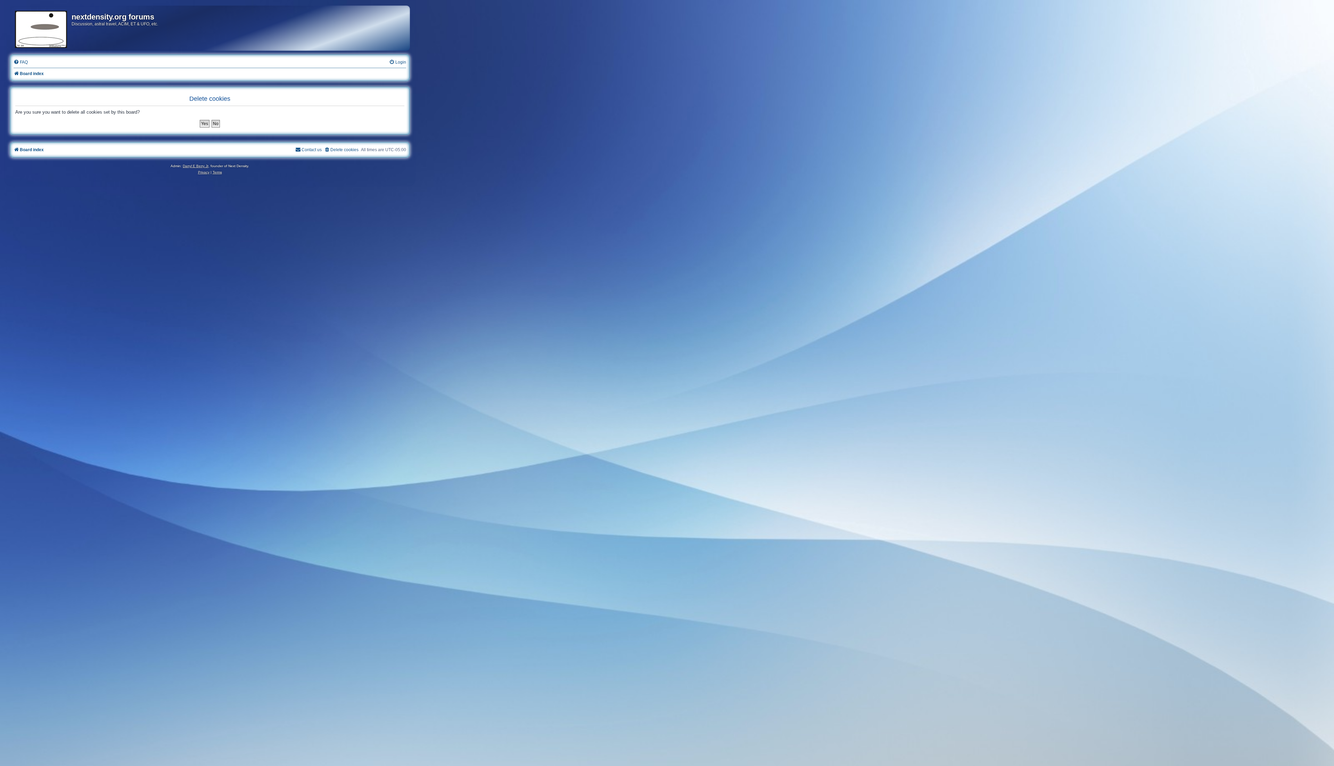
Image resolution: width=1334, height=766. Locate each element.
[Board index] (41, 28)
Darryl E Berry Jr (195, 166)
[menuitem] (21, 62)
